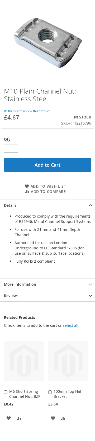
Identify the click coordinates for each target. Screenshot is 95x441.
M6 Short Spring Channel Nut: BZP (24, 394)
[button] (8, 417)
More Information (20, 284)
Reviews (11, 295)
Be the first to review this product (27, 111)
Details (10, 205)
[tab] (47, 205)
